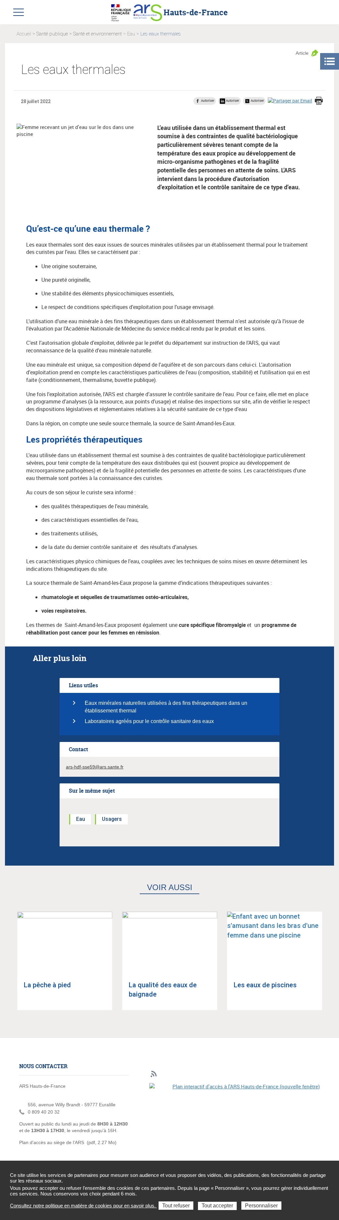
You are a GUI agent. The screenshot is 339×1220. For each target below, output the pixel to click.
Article (302, 53)
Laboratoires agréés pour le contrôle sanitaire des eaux (149, 721)
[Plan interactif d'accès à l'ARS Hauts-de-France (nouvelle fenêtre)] (234, 1123)
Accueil (24, 34)
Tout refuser (176, 1205)
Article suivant (331, 966)
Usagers (112, 819)
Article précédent (8, 966)
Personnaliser (261, 1205)
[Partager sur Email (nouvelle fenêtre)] (290, 100)
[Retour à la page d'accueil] (147, 12)
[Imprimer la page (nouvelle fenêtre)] (319, 101)
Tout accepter (217, 1205)
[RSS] (153, 1074)
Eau (131, 34)
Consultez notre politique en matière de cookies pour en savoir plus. (83, 1205)
